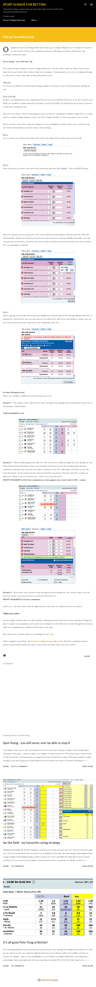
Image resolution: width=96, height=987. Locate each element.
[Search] (85, 4)
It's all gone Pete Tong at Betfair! (25, 942)
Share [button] (87, 656)
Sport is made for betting (24, 4)
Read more (88, 766)
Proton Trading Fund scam (14, 20)
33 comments (17, 866)
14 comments (17, 966)
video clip (50, 634)
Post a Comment (19, 766)
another (60, 641)
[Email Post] (4, 656)
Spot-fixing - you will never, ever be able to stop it (36, 743)
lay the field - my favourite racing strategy (31, 842)
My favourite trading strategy (40, 641)
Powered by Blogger (49, 980)
